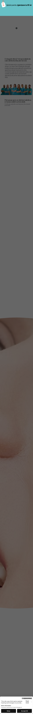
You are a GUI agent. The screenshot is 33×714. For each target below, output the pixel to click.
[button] (31, 2)
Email (20, 8)
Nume (5, 8)
